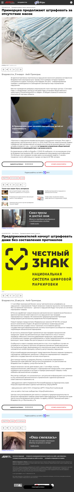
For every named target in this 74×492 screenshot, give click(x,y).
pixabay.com (13, 65)
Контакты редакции (18, 456)
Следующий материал (38, 487)
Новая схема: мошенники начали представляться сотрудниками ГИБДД (56, 197)
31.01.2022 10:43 (6, 7)
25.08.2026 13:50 (6, 233)
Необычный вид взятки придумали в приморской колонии (55, 191)
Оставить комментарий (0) (58, 164)
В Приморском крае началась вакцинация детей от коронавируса (37, 127)
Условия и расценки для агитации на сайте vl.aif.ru (28, 458)
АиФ (3, 291)
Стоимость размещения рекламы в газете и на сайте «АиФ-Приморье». (46, 456)
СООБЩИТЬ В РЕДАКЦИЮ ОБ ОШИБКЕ (54, 458)
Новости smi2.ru (8, 228)
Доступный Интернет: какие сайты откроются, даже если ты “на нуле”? (19, 191)
